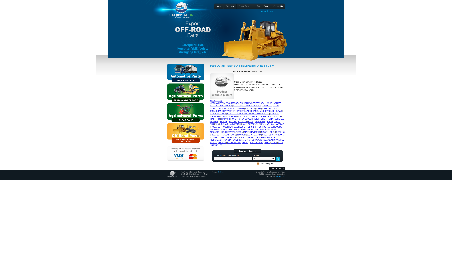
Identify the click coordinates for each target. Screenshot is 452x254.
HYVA (250, 122)
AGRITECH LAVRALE (251, 106)
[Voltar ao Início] (181, 10)
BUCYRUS (250, 108)
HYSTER (233, 122)
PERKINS (280, 132)
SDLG (264, 135)
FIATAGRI (225, 119)
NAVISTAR (255, 132)
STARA (214, 137)
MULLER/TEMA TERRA (232, 132)
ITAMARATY (260, 122)
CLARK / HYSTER (218, 114)
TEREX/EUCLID (247, 137)
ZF (221, 145)
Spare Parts (243, 7)
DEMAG (223, 116)
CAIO (258, 108)
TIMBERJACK (216, 140)
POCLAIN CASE (229, 135)
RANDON (241, 135)
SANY (249, 135)
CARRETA (266, 108)
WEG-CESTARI (256, 143)
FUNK (270, 119)
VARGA (213, 143)
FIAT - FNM (215, 119)
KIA (272, 124)
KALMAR (265, 124)
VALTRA (280, 140)
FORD (233, 119)
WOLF (267, 143)
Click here (221, 172)
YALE (280, 143)
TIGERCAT (271, 137)
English (263, 11)
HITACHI (223, 122)
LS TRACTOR (226, 130)
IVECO (270, 122)
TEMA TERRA (225, 137)
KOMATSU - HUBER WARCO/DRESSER (228, 127)
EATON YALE (265, 116)
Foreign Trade (262, 6)
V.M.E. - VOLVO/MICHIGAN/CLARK (260, 140)
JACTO (277, 122)
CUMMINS (274, 114)
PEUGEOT (215, 135)
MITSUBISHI (215, 132)
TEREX (235, 137)
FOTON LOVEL (244, 119)
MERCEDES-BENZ (268, 130)
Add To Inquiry (216, 101)
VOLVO (245, 143)
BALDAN (222, 108)
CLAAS (279, 111)
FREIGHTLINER (259, 119)
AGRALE (237, 106)
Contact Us (278, 6)
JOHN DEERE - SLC (251, 124)
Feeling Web (280, 176)
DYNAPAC (253, 116)
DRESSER (243, 116)
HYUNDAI (242, 122)
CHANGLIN (256, 111)
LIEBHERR (252, 127)
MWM (246, 132)
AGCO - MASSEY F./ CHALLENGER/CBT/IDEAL (244, 103)
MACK (236, 130)
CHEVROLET (268, 111)
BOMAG (240, 108)
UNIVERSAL (238, 140)
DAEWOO (214, 116)
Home (218, 6)
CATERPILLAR (243, 111)
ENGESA (277, 116)
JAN (212, 124)
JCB (217, 124)
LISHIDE (262, 127)
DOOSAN (232, 116)
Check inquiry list (266, 164)
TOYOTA (227, 140)
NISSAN (264, 132)
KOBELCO (279, 124)
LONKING (214, 130)
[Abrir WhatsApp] (446, 248)
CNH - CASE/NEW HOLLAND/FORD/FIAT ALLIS (248, 114)
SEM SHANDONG (277, 135)
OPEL (272, 132)
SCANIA (257, 135)
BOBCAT (231, 108)
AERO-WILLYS (216, 103)
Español (271, 11)
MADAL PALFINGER (249, 130)
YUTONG (214, 145)
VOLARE (222, 143)
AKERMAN (267, 106)
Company (230, 6)
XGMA (274, 143)
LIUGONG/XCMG (275, 127)
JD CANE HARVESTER (230, 124)
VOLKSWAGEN (234, 143)
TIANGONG (261, 137)
